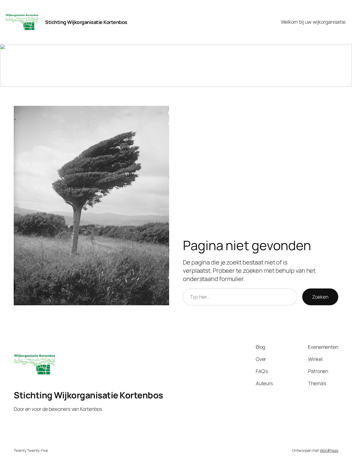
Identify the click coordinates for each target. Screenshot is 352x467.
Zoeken (320, 296)
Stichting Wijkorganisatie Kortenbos (86, 22)
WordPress (329, 450)
